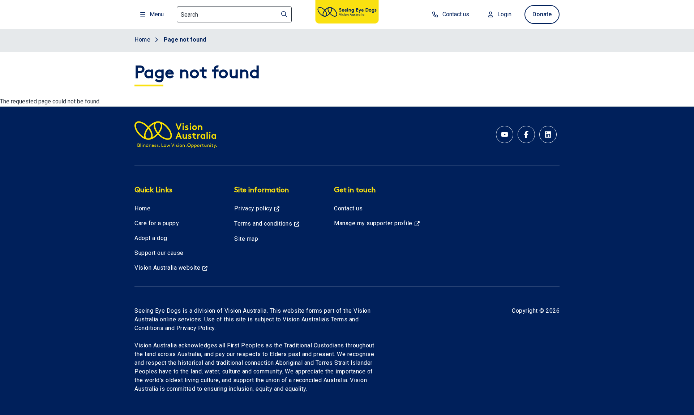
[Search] (284, 14)
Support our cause (159, 252)
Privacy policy (253, 208)
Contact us (455, 14)
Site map (246, 238)
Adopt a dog (150, 238)
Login (504, 14)
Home (142, 208)
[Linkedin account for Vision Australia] (548, 134)
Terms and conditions (263, 223)
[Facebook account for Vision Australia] (526, 134)
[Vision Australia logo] (347, 13)
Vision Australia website (167, 267)
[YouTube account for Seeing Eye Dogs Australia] (504, 134)
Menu (157, 14)
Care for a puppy (156, 223)
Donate (542, 14)
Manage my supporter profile (373, 223)
